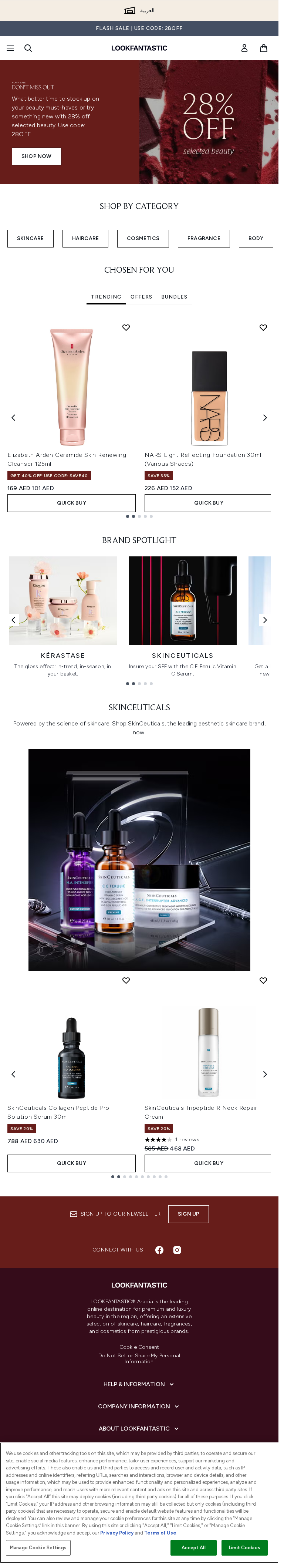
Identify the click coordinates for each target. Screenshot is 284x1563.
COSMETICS (143, 238)
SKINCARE (30, 238)
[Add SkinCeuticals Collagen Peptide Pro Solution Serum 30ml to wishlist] (126, 980)
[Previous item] (13, 418)
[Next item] (265, 418)
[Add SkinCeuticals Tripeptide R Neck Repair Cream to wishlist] (263, 980)
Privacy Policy (116, 1533)
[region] (139, 1502)
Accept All (193, 1547)
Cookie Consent (139, 1347)
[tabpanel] (139, 418)
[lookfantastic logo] (139, 48)
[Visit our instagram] (177, 1250)
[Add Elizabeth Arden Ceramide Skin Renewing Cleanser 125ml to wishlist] (126, 327)
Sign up (188, 1214)
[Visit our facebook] (159, 1250)
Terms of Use (160, 1533)
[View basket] (264, 48)
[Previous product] (13, 1074)
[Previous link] (13, 620)
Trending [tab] (106, 297)
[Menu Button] (9, 48)
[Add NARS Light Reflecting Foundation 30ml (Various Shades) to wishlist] (263, 327)
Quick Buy (71, 503)
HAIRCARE (85, 238)
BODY (256, 238)
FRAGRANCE (203, 238)
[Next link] (265, 620)
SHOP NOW (36, 156)
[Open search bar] (28, 48)
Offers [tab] (141, 297)
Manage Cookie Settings (38, 1547)
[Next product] (265, 1074)
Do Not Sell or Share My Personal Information (139, 1359)
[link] (244, 48)
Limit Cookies (244, 1547)
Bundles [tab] (174, 297)
